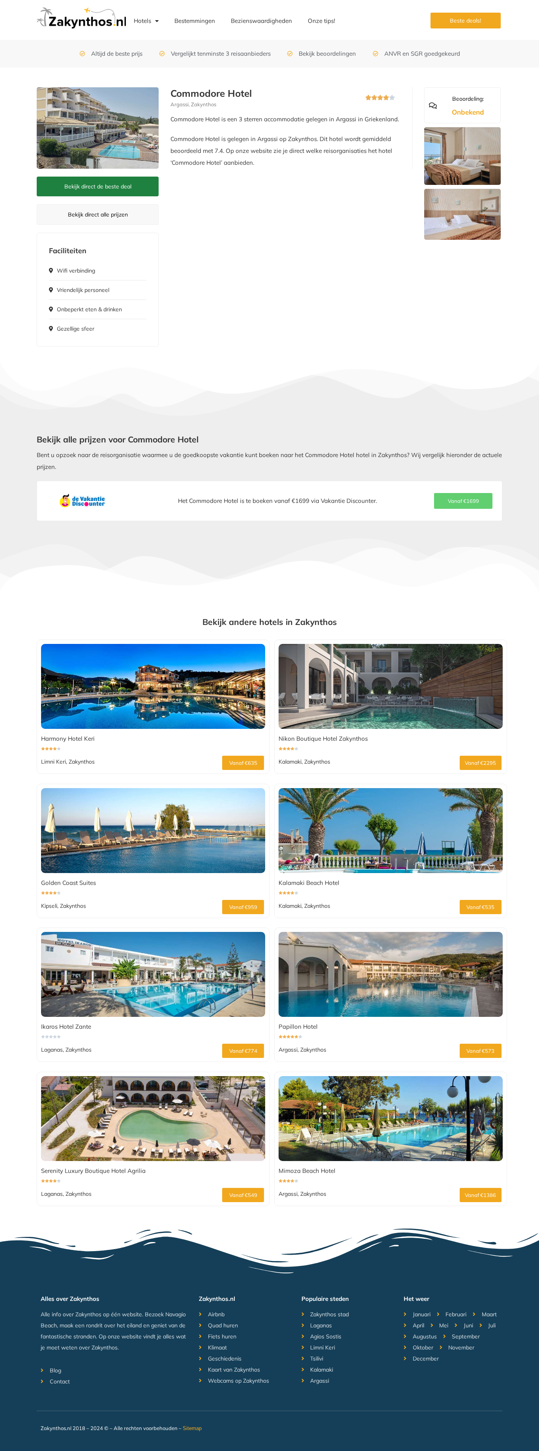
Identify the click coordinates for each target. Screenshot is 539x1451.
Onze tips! (321, 20)
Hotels (142, 20)
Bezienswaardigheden (261, 20)
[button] (463, 501)
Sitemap (192, 1428)
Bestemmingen (194, 20)
